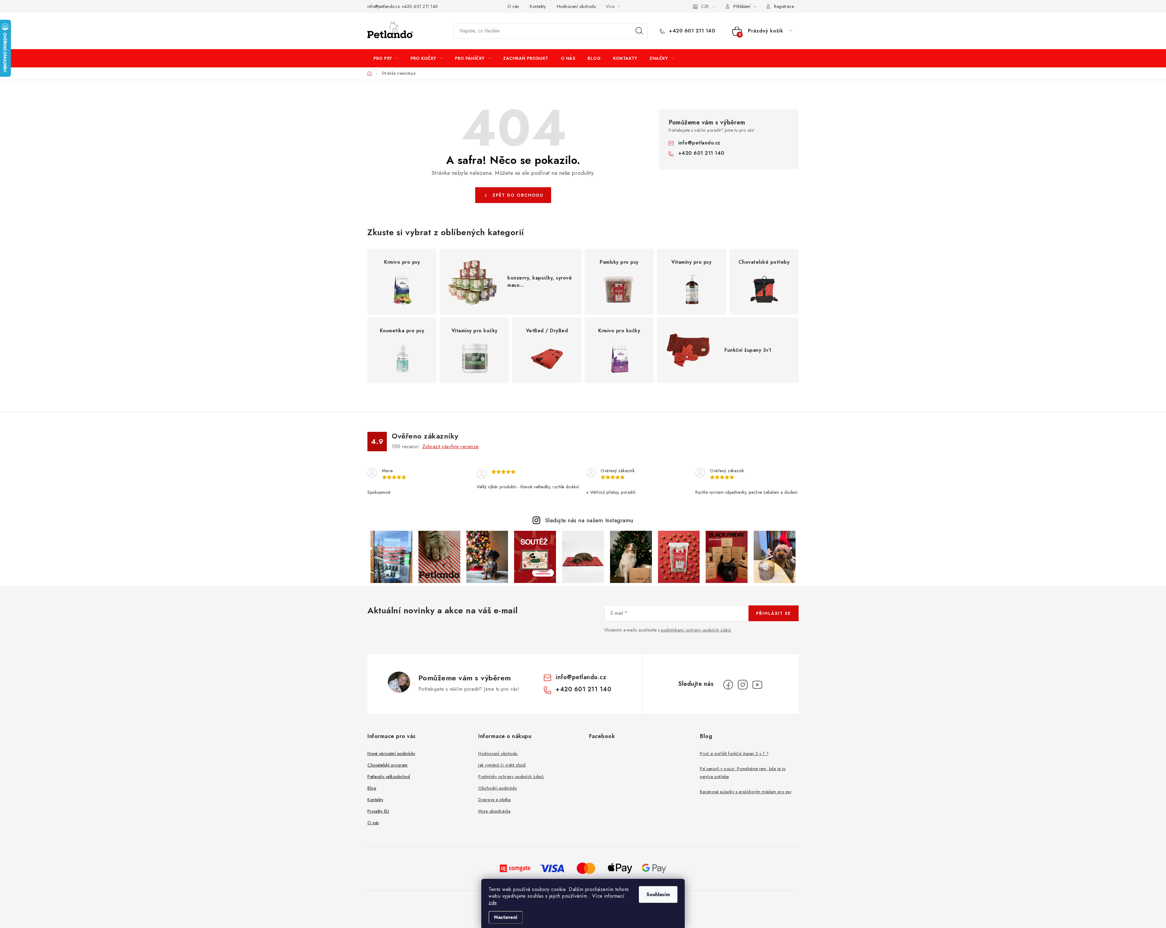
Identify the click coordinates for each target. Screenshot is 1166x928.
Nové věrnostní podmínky (391, 753)
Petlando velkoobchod (388, 777)
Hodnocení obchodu (576, 6)
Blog (371, 788)
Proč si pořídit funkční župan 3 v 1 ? (734, 753)
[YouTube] (757, 684)
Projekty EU (378, 811)
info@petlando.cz (383, 6)
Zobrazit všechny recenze (450, 446)
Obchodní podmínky (497, 788)
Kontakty (538, 6)
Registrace (784, 6)
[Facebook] (728, 684)
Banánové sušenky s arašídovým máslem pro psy (745, 792)
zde (493, 902)
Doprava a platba (494, 800)
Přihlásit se (773, 613)
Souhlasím (658, 894)
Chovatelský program (387, 765)
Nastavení (505, 917)
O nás (513, 6)
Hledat (639, 31)
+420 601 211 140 (419, 6)
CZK (705, 6)
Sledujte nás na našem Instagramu (589, 520)
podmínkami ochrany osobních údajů (696, 630)
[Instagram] (743, 684)
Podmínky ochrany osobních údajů (511, 777)
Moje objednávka (494, 811)
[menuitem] (385, 58)
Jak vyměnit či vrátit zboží (502, 765)
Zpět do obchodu (518, 195)
